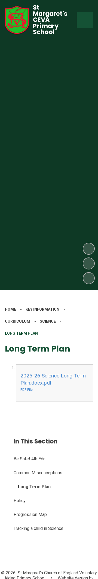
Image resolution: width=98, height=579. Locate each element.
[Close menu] (85, 20)
